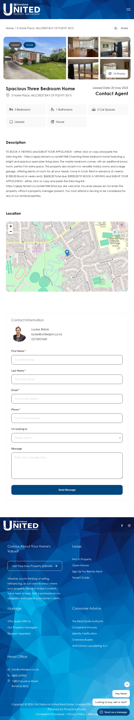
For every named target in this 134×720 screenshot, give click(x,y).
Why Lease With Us (19, 621)
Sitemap (93, 714)
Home (10, 28)
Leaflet (125, 290)
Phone (20, 409)
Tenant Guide (80, 577)
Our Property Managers (22, 627)
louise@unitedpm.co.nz (46, 334)
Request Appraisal (19, 633)
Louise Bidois (40, 329)
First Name (23, 351)
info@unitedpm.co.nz (25, 669)
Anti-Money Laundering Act (89, 645)
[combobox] (67, 438)
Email (20, 390)
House (29, 44)
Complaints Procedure (50, 714)
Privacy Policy (76, 714)
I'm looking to (19, 429)
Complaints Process (84, 627)
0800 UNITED (19, 675)
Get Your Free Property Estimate (32, 566)
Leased (15, 44)
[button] (67, 253)
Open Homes (80, 565)
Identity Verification (84, 633)
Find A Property (81, 559)
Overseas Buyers (82, 639)
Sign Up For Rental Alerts (87, 571)
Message (16, 448)
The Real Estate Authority (87, 621)
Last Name (23, 370)
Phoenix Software (75, 709)
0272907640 (39, 339)
